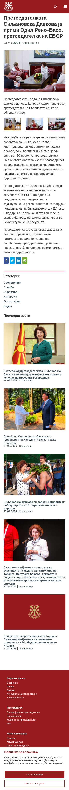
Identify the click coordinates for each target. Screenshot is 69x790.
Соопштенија (30, 42)
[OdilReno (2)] (34, 124)
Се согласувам (34, 774)
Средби (9, 287)
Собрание (12, 682)
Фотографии (12, 301)
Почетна (11, 738)
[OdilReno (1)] (12, 124)
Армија (11, 690)
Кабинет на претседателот (21, 719)
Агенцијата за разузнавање (22, 693)
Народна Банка (15, 697)
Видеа (8, 306)
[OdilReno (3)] (56, 124)
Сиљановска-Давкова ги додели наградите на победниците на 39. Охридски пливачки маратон (34, 505)
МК (8, 723)
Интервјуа (10, 296)
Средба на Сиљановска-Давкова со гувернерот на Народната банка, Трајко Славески (30, 440)
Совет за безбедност (18, 745)
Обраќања (10, 292)
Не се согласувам (34, 783)
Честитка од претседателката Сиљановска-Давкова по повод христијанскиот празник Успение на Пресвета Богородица (33, 374)
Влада (10, 686)
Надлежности (14, 715)
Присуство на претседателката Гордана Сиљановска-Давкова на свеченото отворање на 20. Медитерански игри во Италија (30, 640)
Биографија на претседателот (23, 712)
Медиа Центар (15, 741)
